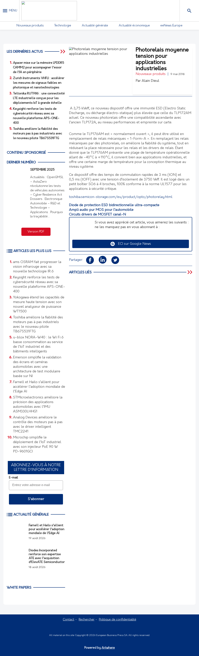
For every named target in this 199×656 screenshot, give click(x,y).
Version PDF (36, 231)
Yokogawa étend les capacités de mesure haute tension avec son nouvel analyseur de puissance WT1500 (38, 304)
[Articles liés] (190, 272)
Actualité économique (134, 25)
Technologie (62, 25)
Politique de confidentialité (117, 619)
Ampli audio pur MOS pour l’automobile (101, 210)
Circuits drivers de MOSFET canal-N (97, 214)
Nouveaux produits (30, 25)
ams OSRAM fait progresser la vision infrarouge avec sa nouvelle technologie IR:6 (37, 266)
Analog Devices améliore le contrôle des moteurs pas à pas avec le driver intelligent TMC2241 (38, 424)
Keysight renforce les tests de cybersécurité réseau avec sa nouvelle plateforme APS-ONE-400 (39, 284)
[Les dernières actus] (63, 51)
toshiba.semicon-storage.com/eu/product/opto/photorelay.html (120, 197)
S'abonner (36, 499)
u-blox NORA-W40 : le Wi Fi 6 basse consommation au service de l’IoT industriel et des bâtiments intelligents (38, 344)
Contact (68, 619)
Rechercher (86, 619)
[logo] (49, 10)
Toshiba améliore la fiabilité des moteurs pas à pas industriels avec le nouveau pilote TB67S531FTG (38, 324)
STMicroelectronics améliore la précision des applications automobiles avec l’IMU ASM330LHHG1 (37, 404)
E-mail (13, 477)
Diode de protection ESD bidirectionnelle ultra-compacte (114, 205)
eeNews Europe (171, 25)
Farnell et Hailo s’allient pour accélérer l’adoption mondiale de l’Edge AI (39, 387)
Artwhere (108, 647)
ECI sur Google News (133, 244)
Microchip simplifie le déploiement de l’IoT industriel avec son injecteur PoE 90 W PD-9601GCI (37, 444)
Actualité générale (95, 25)
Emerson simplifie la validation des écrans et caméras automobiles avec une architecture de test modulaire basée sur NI (37, 367)
